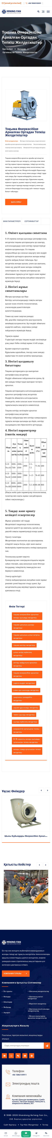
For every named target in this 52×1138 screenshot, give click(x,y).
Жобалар (7, 1007)
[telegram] (31, 1055)
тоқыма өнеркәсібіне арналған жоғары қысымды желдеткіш (26, 616)
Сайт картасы (10, 1124)
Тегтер (45, 1124)
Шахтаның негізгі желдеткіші (35, 997)
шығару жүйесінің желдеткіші (25, 722)
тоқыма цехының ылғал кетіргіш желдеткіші (26, 636)
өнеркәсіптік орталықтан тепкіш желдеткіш (26, 730)
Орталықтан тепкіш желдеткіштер (20, 52)
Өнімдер (21, 49)
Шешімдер (7, 1002)
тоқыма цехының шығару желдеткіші (23, 626)
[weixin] (18, 1055)
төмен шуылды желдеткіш (24, 714)
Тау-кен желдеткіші (29, 1124)
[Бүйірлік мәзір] (43, 14)
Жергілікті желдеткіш (37, 1004)
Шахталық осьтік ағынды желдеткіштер (38, 1010)
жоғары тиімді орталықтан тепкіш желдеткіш (27, 751)
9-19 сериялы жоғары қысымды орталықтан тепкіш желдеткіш (26, 741)
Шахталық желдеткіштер (39, 992)
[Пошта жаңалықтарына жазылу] (47, 1045)
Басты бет (8, 49)
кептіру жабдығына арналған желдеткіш (25, 664)
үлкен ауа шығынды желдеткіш (26, 690)
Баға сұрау (16, 202)
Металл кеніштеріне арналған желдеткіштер (37, 1017)
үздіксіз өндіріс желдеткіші (24, 683)
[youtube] (24, 1055)
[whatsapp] (11, 1055)
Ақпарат (6, 1012)
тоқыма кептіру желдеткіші (24, 645)
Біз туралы (7, 992)
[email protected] (19, 1087)
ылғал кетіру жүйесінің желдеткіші (22, 654)
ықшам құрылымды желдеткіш (25, 707)
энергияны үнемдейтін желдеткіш (22, 699)
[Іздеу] (38, 11)
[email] (4, 1055)
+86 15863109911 (34, 3)
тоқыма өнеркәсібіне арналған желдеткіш (26, 674)
